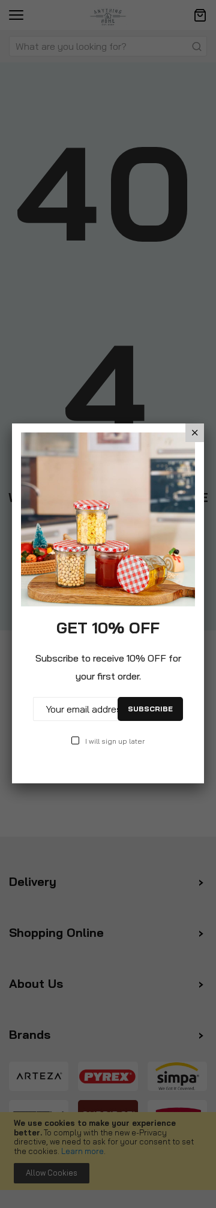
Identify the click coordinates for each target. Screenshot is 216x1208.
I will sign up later (115, 741)
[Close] (194, 432)
